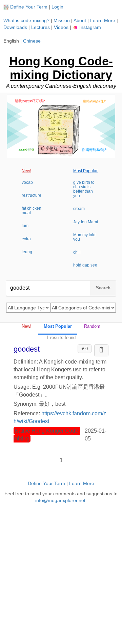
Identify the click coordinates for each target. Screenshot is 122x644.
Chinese (32, 41)
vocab (27, 182)
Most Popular (85, 170)
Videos (61, 27)
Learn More (102, 20)
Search (103, 287)
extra (26, 239)
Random (92, 326)
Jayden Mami (85, 222)
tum (25, 225)
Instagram (89, 27)
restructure (31, 195)
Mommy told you (84, 237)
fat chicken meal (31, 210)
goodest (27, 349)
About (80, 20)
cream (79, 208)
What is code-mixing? (26, 20)
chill (77, 252)
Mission (62, 20)
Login (57, 7)
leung (27, 251)
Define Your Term (28, 7)
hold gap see (85, 265)
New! (26, 170)
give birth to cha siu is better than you (84, 189)
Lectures (40, 27)
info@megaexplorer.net (60, 500)
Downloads (15, 27)
